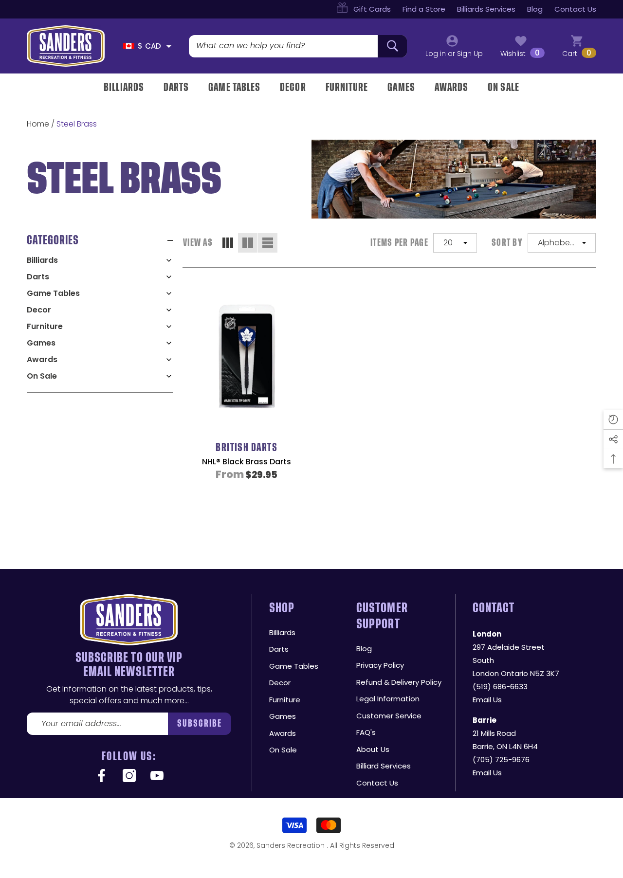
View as (198, 242)
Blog (535, 9)
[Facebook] (101, 776)
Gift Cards (372, 9)
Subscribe (199, 723)
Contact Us (575, 9)
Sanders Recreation (292, 845)
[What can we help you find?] (298, 46)
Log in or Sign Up (454, 53)
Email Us (487, 700)
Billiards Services (486, 9)
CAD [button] (149, 46)
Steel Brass (76, 123)
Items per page (399, 242)
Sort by (507, 242)
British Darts (246, 447)
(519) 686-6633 (500, 686)
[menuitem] (100, 260)
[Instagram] (129, 776)
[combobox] (283, 46)
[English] (128, 46)
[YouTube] (157, 776)
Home (38, 123)
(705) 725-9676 (501, 759)
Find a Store (424, 9)
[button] (169, 46)
